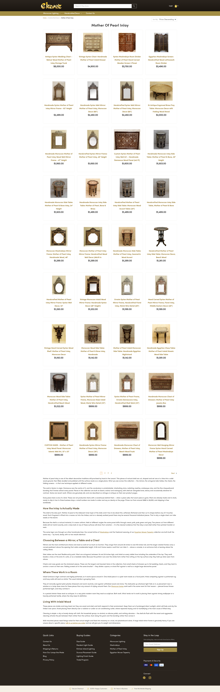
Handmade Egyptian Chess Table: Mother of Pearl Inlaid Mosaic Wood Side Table (161, 351)
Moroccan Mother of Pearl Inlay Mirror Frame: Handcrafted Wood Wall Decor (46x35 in (93, 254)
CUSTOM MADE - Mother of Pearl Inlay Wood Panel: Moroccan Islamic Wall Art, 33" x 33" (59, 448)
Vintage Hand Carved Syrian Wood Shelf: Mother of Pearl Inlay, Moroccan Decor (58, 351)
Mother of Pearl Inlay (118, 649)
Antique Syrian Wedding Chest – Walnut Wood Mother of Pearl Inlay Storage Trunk (58, 60)
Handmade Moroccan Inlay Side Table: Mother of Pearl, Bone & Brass (93, 206)
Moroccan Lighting (51, 13)
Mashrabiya (104, 532)
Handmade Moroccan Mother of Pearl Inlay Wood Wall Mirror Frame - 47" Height (58, 157)
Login (171, 6)
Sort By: (155, 19)
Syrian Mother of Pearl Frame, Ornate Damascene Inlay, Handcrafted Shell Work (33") (127, 400)
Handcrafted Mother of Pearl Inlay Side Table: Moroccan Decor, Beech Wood (161, 254)
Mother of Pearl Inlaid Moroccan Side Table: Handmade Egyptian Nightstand (127, 351)
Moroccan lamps (117, 586)
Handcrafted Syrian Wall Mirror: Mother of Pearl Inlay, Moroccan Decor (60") (127, 109)
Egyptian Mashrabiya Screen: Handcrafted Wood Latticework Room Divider (161, 60)
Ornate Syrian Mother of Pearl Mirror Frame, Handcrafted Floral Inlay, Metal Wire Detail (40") (127, 303)
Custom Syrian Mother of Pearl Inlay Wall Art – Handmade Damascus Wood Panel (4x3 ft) (127, 157)
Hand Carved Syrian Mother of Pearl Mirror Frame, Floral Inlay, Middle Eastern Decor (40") (161, 303)
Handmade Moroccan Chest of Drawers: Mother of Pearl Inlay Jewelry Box (161, 400)
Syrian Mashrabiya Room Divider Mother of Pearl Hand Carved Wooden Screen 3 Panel (127, 60)
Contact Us (90, 13)
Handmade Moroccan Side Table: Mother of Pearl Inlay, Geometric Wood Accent (127, 254)
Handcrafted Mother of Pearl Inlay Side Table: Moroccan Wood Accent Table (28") (127, 206)
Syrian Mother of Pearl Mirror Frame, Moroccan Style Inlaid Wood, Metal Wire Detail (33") (93, 400)
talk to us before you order (75, 623)
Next (173, 473)
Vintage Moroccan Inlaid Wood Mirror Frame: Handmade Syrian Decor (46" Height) (93, 303)
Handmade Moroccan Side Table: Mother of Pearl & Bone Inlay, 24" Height (59, 206)
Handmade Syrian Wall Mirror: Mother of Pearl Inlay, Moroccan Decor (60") (93, 109)
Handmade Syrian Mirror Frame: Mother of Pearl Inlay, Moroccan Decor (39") (93, 448)
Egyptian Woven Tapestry (144, 532)
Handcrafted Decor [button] (72, 13)
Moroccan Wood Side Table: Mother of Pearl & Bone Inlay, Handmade (93, 351)
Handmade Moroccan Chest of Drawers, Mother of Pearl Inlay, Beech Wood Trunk (127, 448)
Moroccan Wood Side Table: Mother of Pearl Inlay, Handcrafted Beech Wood (58, 400)
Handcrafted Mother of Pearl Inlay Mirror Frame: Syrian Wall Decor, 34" (59, 303)
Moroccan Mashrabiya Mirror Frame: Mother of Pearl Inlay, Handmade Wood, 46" (58, 254)
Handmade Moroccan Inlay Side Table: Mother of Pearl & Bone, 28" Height (161, 157)
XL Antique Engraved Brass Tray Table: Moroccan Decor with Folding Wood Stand (161, 109)
